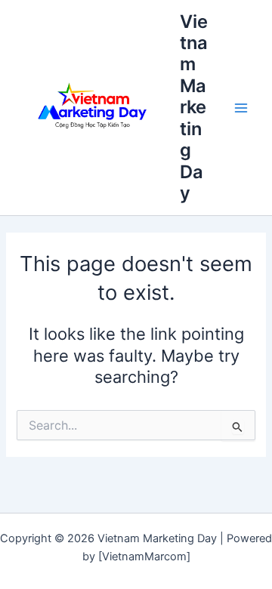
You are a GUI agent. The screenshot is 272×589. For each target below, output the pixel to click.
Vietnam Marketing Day (194, 108)
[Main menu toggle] (241, 108)
